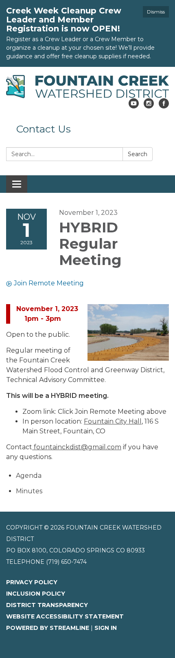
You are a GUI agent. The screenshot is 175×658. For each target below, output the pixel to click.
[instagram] (149, 106)
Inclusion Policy (35, 593)
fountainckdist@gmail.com (76, 447)
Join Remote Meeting (49, 283)
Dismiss (156, 12)
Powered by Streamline (47, 628)
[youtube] (134, 106)
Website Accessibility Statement (65, 616)
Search (137, 154)
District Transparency (47, 605)
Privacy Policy (31, 582)
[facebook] (164, 106)
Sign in (105, 628)
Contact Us (43, 129)
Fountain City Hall (113, 421)
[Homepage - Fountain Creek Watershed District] (87, 86)
